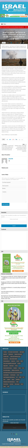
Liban (4, 379)
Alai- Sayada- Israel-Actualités (13, 352)
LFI (23, 377)
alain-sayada (22, 352)
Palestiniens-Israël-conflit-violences (9, 381)
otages (13, 379)
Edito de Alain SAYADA (13, 358)
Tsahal (4, 386)
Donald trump (5, 358)
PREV (17, 381)
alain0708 (10, 158)
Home (2, 42)
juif (16, 377)
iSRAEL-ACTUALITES (15, 370)
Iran (23, 368)
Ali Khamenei (11, 354)
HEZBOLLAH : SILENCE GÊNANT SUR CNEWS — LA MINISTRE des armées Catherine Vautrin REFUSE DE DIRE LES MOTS (14, 278)
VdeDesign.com (23, 443)
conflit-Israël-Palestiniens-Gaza (15, 356)
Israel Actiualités (6, 375)
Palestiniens (18, 379)
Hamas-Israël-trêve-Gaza (7, 368)
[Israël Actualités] (14, 8)
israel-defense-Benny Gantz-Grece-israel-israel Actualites (12, 372)
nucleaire (8, 379)
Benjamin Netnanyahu (18, 354)
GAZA (22, 361)
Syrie (22, 384)
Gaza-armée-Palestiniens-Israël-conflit (9, 363)
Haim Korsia (11, 365)
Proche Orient (5, 384)
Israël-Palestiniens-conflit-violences (9, 377)
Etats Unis (13, 361)
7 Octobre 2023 (6, 42)
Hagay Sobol (5, 365)
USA (8, 386)
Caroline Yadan (5, 356)
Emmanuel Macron (6, 361)
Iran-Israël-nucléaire (6, 370)
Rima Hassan (17, 384)
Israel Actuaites (12, 375)
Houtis (20, 368)
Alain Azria (5, 354)
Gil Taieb (19, 363)
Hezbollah (15, 368)
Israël (18, 375)
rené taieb (11, 384)
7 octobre (5, 352)
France (18, 361)
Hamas (16, 365)
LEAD (20, 377)
